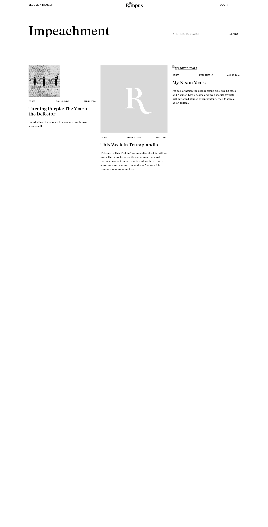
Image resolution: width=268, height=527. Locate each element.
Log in (224, 4)
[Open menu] (237, 5)
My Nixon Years (189, 82)
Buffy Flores (134, 137)
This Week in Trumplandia (129, 144)
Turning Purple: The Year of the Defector (59, 111)
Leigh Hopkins (62, 101)
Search (234, 33)
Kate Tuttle (206, 75)
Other (32, 101)
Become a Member (41, 4)
